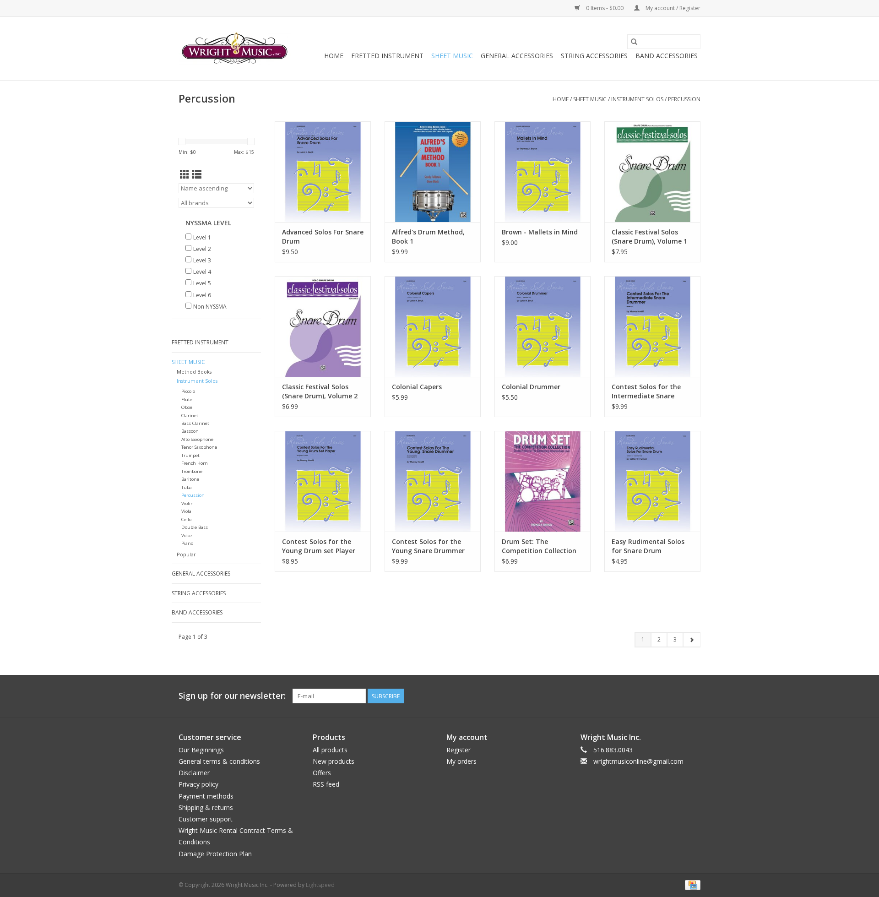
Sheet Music (452, 55)
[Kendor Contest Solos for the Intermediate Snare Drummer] (652, 326)
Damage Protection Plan (215, 853)
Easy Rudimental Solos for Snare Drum (648, 546)
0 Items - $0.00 (605, 8)
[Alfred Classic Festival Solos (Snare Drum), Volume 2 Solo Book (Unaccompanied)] (323, 326)
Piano (187, 543)
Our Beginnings (201, 749)
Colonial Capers (417, 386)
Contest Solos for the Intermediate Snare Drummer (646, 391)
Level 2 (202, 249)
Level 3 (202, 260)
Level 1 (202, 237)
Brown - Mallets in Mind (540, 232)
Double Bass (194, 527)
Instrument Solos (637, 99)
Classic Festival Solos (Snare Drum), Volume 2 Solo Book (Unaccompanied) (320, 391)
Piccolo (188, 391)
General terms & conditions (219, 761)
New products (333, 761)
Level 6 (202, 295)
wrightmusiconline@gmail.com (638, 761)
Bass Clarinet (195, 423)
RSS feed (326, 784)
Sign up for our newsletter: (232, 696)
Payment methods (206, 796)
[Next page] (691, 639)
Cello (186, 519)
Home (333, 55)
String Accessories (594, 55)
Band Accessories (666, 55)
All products (330, 749)
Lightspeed (320, 885)
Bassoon (190, 431)
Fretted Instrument (387, 55)
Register (458, 749)
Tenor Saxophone (199, 447)
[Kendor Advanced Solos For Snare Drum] (323, 171)
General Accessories (517, 55)
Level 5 (202, 283)
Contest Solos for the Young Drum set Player (318, 546)
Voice (186, 535)
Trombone (191, 471)
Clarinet (189, 416)
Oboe (186, 407)
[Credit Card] (691, 884)
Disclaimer (194, 772)
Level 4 (202, 272)
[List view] (196, 174)
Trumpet (190, 455)
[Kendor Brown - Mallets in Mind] (542, 171)
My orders (461, 761)
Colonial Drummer (531, 386)
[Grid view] (185, 174)
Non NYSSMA (210, 306)
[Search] (634, 41)
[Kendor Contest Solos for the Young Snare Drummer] (433, 481)
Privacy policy (198, 784)
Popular (186, 554)
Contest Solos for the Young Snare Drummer (428, 546)
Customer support (206, 819)
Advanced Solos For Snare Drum (323, 236)
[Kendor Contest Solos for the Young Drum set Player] (323, 481)
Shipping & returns (206, 807)
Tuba (186, 487)
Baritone (190, 479)
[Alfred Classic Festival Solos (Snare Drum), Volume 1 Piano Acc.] (652, 171)
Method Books (194, 371)
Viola (186, 511)
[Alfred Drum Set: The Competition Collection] (542, 481)
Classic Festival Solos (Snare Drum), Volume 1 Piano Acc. (649, 237)
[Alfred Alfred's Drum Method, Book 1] (433, 171)
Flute (186, 399)
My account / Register (672, 8)
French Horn (194, 463)
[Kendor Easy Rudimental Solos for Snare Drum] (652, 481)
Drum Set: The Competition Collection (539, 546)
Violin (187, 503)
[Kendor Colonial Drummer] (542, 326)
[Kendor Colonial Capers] (433, 326)
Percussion (684, 99)
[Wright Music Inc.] (235, 48)
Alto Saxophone (197, 439)
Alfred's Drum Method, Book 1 (428, 236)
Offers (322, 772)
